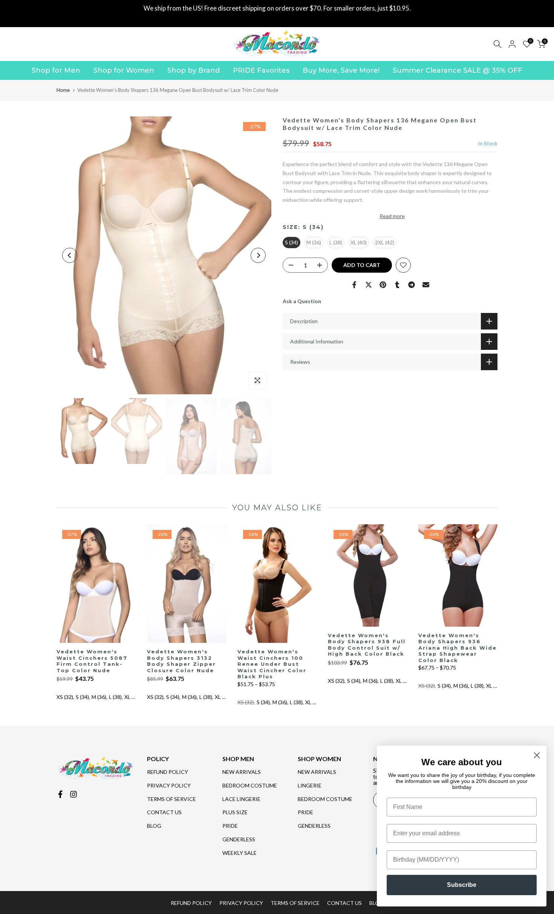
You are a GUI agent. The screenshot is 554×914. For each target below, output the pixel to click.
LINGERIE (309, 785)
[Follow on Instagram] (73, 794)
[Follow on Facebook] (60, 794)
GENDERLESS (238, 839)
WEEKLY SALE (239, 853)
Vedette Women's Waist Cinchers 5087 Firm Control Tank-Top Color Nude (92, 661)
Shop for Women (123, 70)
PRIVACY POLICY (169, 785)
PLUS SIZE (235, 812)
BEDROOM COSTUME (249, 785)
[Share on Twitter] (368, 284)
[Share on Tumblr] (397, 284)
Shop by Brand (193, 70)
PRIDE (230, 825)
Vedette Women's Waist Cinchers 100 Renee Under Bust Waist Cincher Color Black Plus (271, 664)
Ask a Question (302, 301)
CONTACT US (164, 812)
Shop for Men (56, 70)
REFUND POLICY (167, 772)
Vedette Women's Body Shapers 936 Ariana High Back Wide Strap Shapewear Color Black (457, 647)
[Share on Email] (425, 284)
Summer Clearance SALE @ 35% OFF (457, 70)
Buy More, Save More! (341, 70)
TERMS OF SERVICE (171, 799)
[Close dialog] (536, 755)
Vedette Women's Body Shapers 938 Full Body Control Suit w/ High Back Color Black (367, 644)
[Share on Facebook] (354, 284)
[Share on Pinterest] (383, 284)
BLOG (154, 825)
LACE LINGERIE (241, 799)
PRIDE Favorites (261, 70)
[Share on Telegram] (411, 284)
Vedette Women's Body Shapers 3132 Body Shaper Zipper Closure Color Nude (181, 661)
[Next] (258, 255)
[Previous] (69, 255)
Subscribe (461, 885)
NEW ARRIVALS (241, 772)
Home (63, 90)
